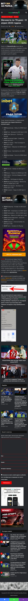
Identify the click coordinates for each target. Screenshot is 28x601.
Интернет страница (6, 468)
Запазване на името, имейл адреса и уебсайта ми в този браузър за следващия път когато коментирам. (13, 477)
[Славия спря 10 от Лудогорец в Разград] (5, 575)
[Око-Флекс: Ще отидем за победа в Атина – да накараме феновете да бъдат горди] (7, 391)
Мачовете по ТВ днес (7, 16)
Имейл (3, 462)
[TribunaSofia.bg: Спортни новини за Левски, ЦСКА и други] (14, 12)
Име (2, 456)
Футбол (16, 16)
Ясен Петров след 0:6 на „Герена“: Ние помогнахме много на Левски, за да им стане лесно (7, 421)
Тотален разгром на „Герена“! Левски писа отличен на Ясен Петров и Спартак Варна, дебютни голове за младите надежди (18, 565)
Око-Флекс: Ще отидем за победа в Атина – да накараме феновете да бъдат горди (6, 399)
